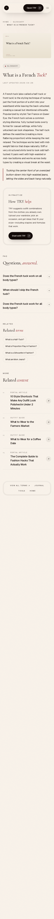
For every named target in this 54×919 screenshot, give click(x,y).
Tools (21, 491)
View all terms (19, 485)
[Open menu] (47, 8)
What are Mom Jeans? (15, 359)
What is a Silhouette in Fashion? (19, 353)
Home (6, 22)
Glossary (18, 22)
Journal (39, 485)
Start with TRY (18, 235)
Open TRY (31, 8)
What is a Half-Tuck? (14, 339)
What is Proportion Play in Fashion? (21, 346)
